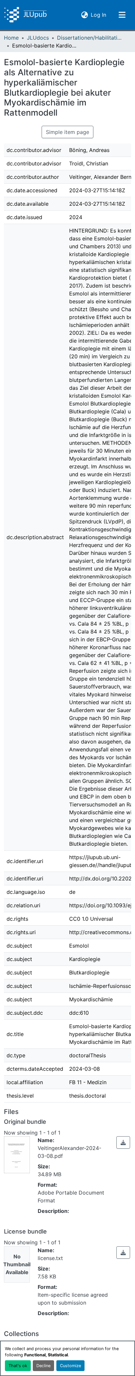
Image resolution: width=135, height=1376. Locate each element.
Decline (43, 1365)
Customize (70, 1365)
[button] (25, 15)
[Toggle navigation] (122, 15)
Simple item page (67, 132)
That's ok (18, 1365)
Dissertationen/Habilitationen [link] (90, 37)
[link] (123, 1142)
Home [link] (11, 37)
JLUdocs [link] (38, 37)
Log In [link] (98, 14)
